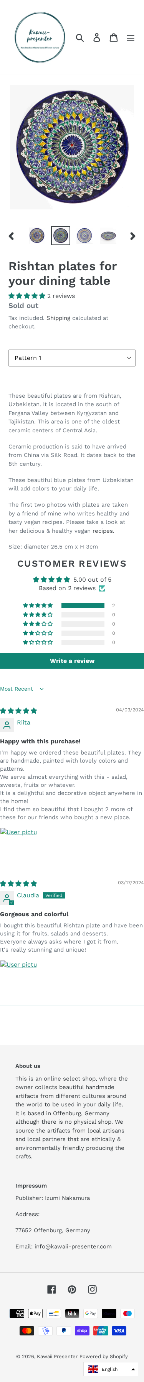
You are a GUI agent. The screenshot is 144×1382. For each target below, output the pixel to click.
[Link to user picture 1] (18, 846)
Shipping (58, 318)
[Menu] (130, 37)
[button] (27, 295)
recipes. (103, 530)
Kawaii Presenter (57, 1356)
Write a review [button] (72, 660)
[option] (37, 235)
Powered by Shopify (103, 1356)
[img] (18, 710)
